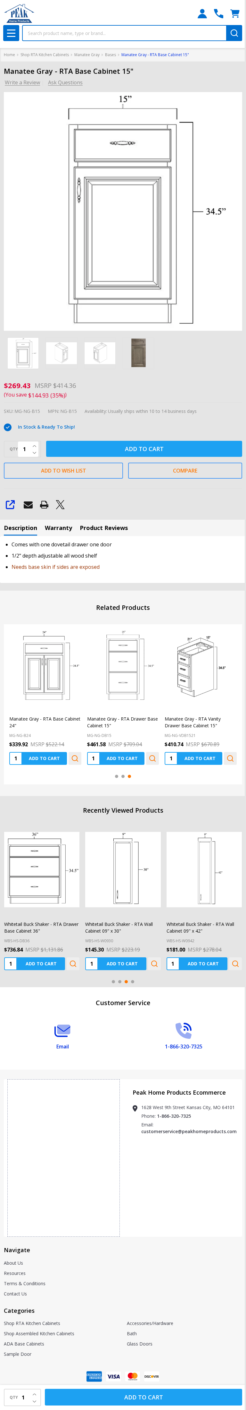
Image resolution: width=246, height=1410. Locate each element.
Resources (15, 1273)
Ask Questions (65, 82)
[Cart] (235, 13)
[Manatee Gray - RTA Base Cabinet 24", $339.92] (45, 666)
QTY (14, 449)
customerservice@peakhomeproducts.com (189, 1131)
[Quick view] (75, 758)
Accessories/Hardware (150, 1323)
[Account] (202, 13)
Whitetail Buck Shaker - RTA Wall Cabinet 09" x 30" (119, 927)
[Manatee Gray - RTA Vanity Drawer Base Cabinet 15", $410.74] (201, 666)
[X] (60, 504)
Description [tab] (20, 528)
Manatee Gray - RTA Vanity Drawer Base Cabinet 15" (193, 722)
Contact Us (15, 1294)
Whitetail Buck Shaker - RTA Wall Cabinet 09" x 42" (200, 927)
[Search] (234, 33)
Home (9, 54)
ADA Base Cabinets (24, 1344)
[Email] (28, 504)
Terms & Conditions (24, 1283)
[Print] (44, 504)
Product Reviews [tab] (104, 528)
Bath (132, 1333)
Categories (19, 1310)
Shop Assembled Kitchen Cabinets (39, 1333)
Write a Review (22, 82)
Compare (185, 470)
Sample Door (17, 1354)
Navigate (17, 1250)
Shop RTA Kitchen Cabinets (32, 1323)
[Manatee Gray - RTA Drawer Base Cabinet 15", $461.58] (123, 666)
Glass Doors (139, 1344)
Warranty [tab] (58, 528)
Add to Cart (144, 449)
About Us (13, 1263)
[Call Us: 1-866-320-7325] (218, 13)
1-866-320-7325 (174, 1116)
